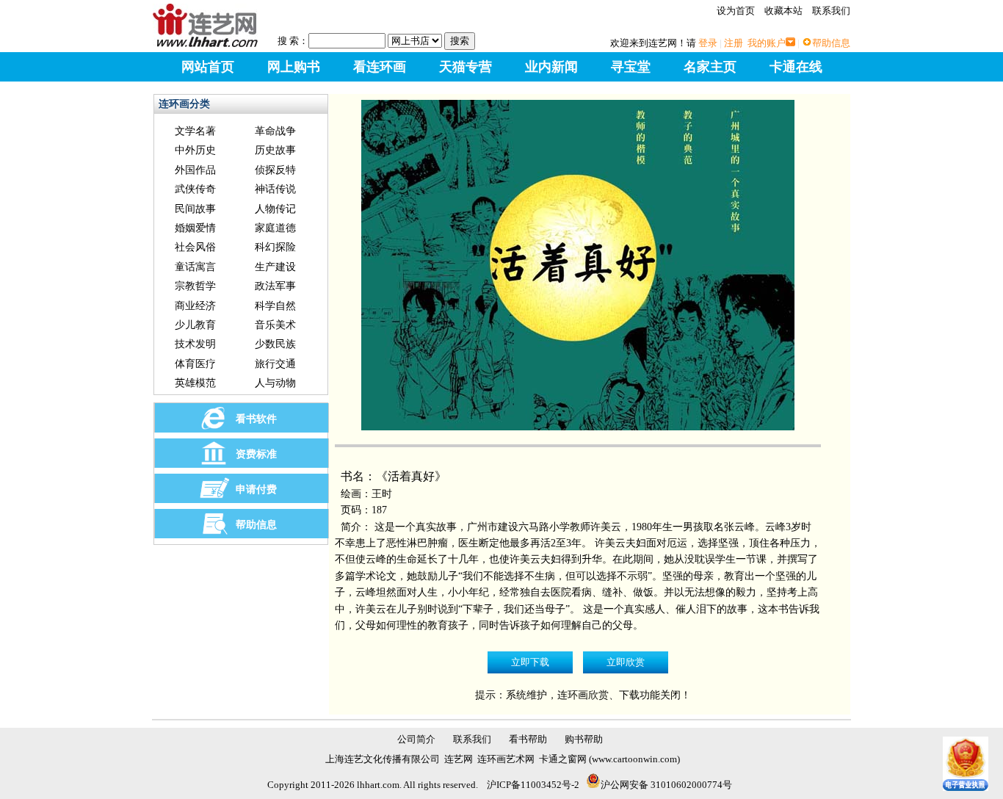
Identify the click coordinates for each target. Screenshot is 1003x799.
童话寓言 (195, 266)
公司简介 (416, 739)
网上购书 (293, 66)
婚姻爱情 (195, 228)
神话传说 (275, 189)
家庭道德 (275, 228)
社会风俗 (195, 247)
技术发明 (195, 344)
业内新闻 (551, 66)
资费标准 (256, 454)
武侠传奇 (195, 189)
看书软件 (256, 418)
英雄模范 (195, 382)
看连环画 (379, 66)
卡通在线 (796, 66)
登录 (707, 42)
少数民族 (275, 344)
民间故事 (195, 208)
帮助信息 (831, 42)
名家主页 (710, 66)
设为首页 (736, 10)
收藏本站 (783, 10)
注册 (733, 42)
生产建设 (275, 266)
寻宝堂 (631, 66)
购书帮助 (584, 739)
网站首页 (207, 66)
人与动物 (275, 382)
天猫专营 (465, 66)
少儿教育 (195, 324)
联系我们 (831, 10)
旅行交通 (275, 363)
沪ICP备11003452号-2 (533, 784)
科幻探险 (275, 247)
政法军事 (275, 286)
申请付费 (256, 489)
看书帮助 (528, 739)
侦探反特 (275, 170)
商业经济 (195, 305)
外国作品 (195, 170)
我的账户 (766, 42)
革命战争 (275, 131)
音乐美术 (275, 324)
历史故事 (275, 150)
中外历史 (195, 150)
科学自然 (275, 305)
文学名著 (195, 131)
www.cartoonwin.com (634, 758)
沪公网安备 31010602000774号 (666, 784)
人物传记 (275, 208)
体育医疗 (195, 363)
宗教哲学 (195, 286)
